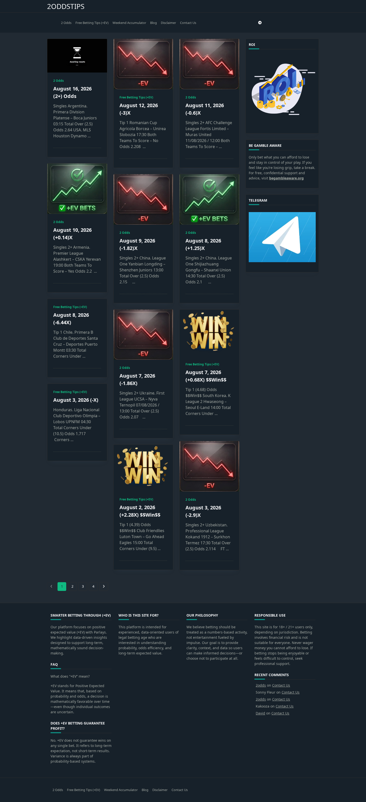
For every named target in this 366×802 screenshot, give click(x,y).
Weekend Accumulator (129, 22)
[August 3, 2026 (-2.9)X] (209, 466)
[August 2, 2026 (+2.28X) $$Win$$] (143, 468)
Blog (153, 22)
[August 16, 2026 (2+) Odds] (77, 56)
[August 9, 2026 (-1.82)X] (143, 199)
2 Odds (66, 22)
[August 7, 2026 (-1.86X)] (143, 335)
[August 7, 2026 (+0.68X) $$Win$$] (209, 333)
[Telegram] (260, 23)
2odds (261, 685)
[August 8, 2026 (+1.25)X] (209, 199)
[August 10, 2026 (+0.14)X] (77, 188)
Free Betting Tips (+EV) (92, 22)
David (260, 713)
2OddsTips (65, 6)
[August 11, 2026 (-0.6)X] (209, 64)
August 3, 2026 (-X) (75, 400)
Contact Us (188, 22)
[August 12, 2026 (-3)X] (143, 64)
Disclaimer (168, 22)
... (89, 136)
